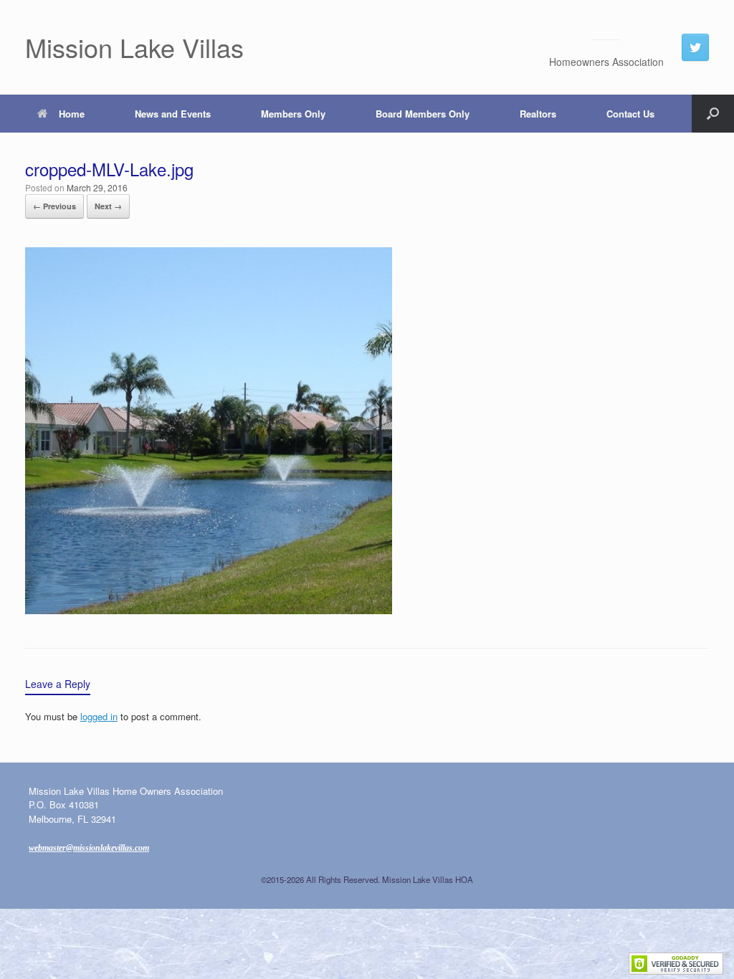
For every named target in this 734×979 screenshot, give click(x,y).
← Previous (54, 206)
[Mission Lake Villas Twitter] (695, 47)
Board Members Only (423, 113)
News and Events (173, 113)
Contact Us (630, 113)
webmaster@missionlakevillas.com (89, 848)
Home (72, 113)
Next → (108, 206)
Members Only (293, 113)
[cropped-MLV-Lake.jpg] (208, 609)
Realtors (538, 113)
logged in (99, 716)
